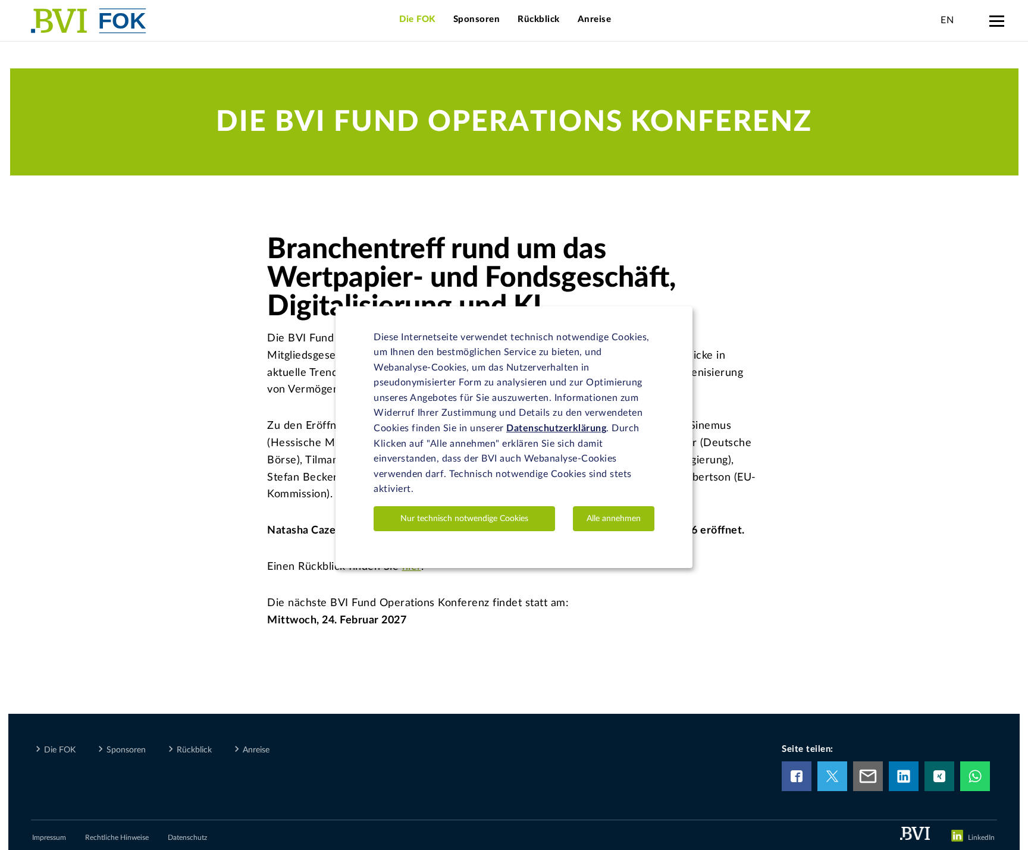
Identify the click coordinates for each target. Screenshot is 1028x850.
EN (947, 20)
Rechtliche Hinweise (117, 837)
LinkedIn (981, 837)
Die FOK (417, 19)
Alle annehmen (614, 519)
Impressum (49, 837)
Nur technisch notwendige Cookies (464, 519)
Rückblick (539, 19)
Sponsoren (476, 19)
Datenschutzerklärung (556, 428)
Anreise (595, 19)
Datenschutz (187, 837)
